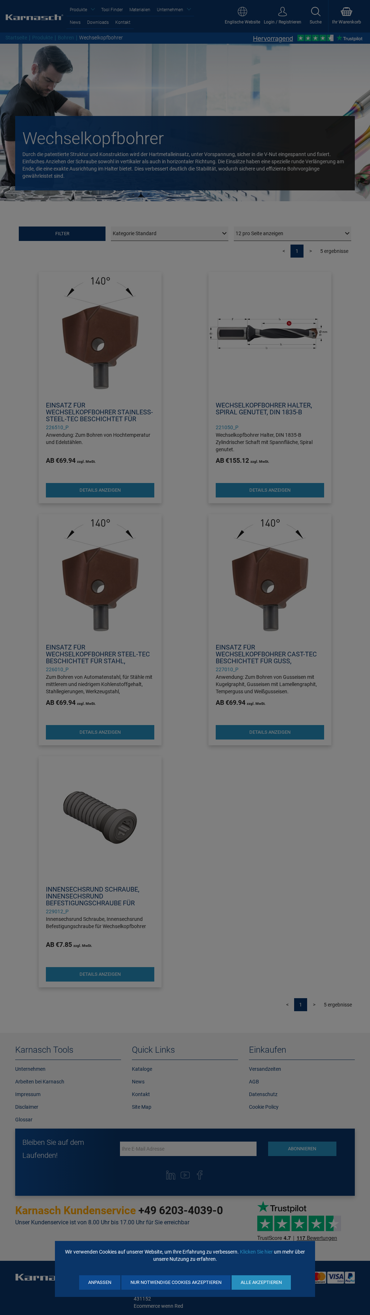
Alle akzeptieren (261, 1282)
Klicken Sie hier (256, 1252)
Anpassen (99, 1282)
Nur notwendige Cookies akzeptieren (175, 1282)
